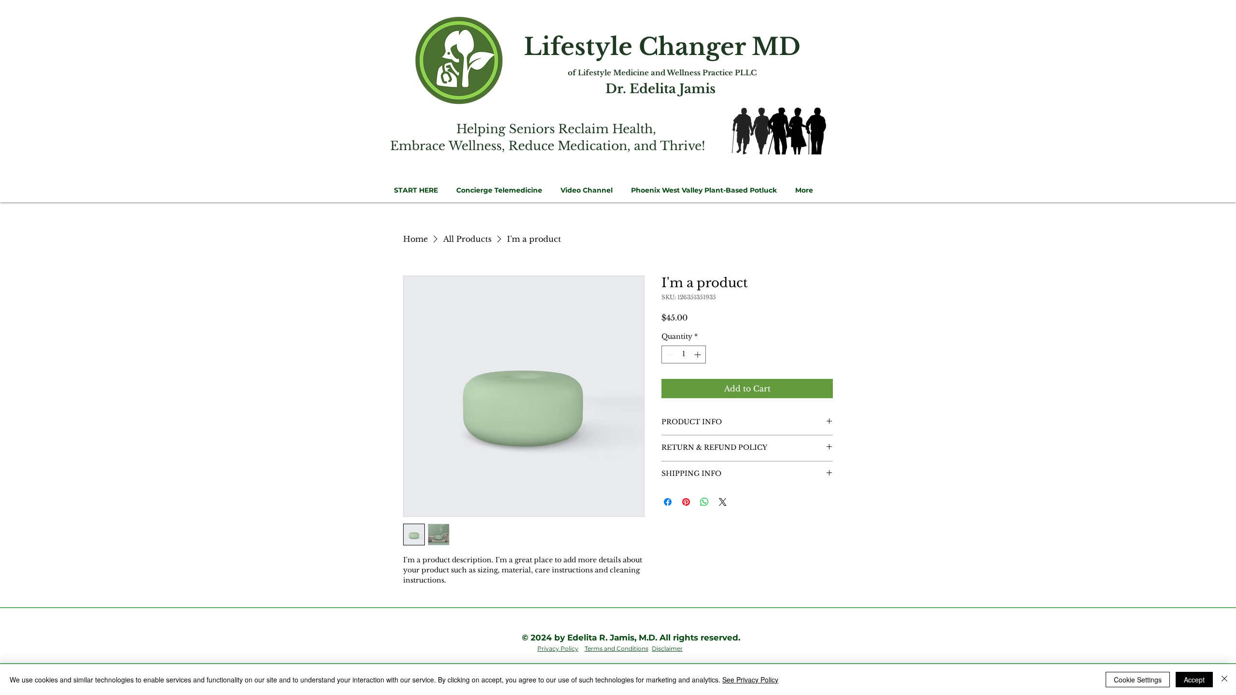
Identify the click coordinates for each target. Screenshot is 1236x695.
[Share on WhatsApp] (704, 502)
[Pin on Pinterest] (686, 502)
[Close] (1224, 679)
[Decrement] (669, 354)
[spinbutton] (683, 354)
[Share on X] (723, 502)
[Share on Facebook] (668, 502)
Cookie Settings (1138, 679)
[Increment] (698, 354)
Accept (1194, 679)
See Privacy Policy (750, 679)
